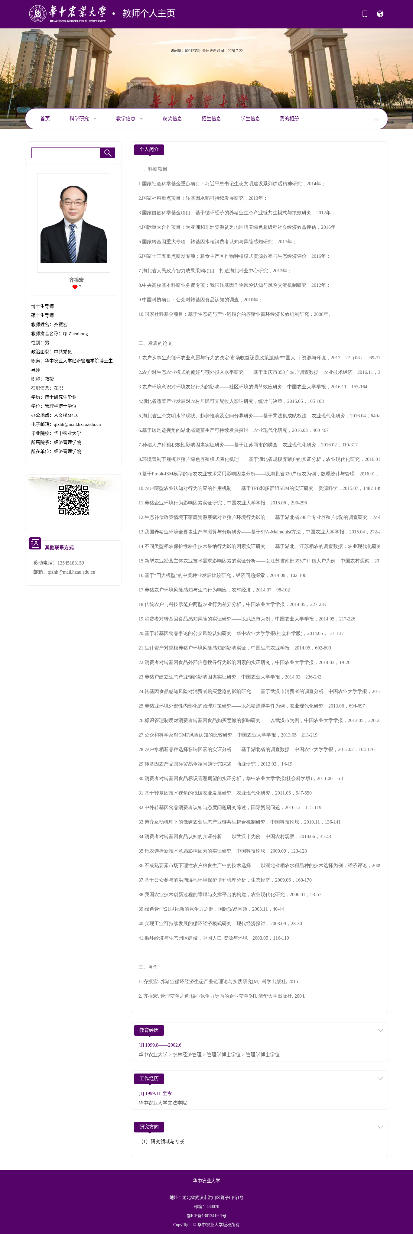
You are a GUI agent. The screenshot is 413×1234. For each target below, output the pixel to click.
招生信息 (211, 118)
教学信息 (126, 118)
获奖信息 (172, 118)
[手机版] (365, 16)
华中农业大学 (206, 1180)
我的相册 (289, 118)
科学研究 (80, 118)
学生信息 (250, 118)
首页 (45, 118)
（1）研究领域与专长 (161, 1141)
